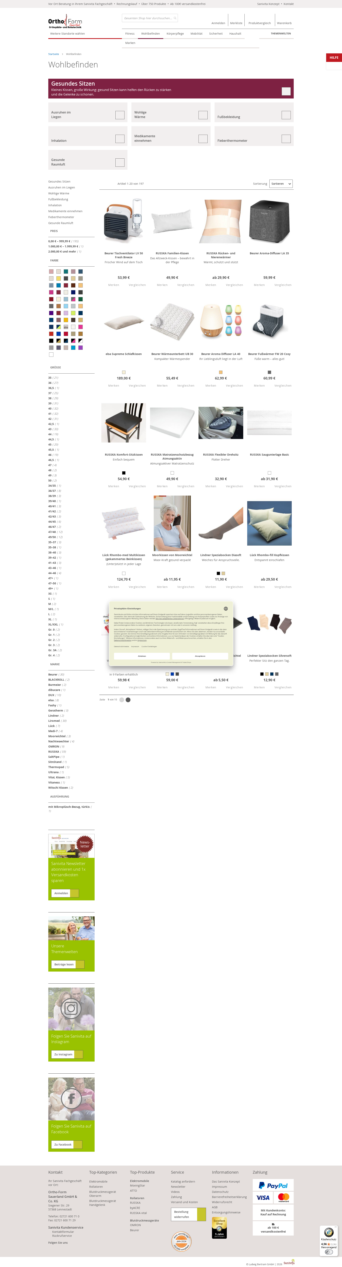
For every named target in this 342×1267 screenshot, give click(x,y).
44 (54, 434)
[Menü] (335, 1227)
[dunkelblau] (73, 292)
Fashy (56, 705)
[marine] (81, 313)
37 (54, 393)
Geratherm (59, 710)
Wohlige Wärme (58, 193)
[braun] (73, 285)
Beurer (57, 674)
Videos (175, 1192)
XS (53, 593)
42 (54, 419)
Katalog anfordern (183, 1181)
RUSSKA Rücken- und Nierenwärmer (220, 255)
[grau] (51, 306)
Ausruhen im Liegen (61, 187)
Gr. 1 (55, 635)
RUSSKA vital (138, 1213)
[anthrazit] (66, 278)
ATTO (133, 1190)
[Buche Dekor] (81, 285)
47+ (54, 578)
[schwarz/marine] (66, 341)
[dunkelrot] (51, 299)
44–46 (55, 573)
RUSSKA (58, 751)
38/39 (55, 496)
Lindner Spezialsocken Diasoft (220, 555)
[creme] (66, 292)
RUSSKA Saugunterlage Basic (269, 454)
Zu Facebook (62, 1144)
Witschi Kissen (61, 787)
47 (53, 465)
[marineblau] (51, 320)
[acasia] (59, 278)
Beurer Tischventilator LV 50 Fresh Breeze (123, 255)
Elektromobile (98, 1181)
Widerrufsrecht (222, 1202)
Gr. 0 (55, 629)
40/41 (55, 506)
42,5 (54, 424)
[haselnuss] (59, 306)
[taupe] (66, 348)
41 (54, 413)
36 (54, 383)
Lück (55, 726)
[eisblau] (66, 299)
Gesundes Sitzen (59, 181)
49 (53, 475)
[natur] (81, 320)
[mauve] (59, 320)
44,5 (54, 439)
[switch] (329, 1252)
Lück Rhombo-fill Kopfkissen (269, 555)
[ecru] (59, 299)
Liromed (58, 721)
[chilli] (59, 292)
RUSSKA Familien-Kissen (172, 253)
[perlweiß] (73, 327)
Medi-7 (56, 731)
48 (53, 470)
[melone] (66, 320)
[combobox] (150, 18)
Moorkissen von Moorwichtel (172, 555)
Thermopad (59, 767)
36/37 (55, 491)
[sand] (73, 334)
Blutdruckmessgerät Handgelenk (102, 1203)
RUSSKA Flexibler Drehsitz (220, 454)
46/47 (55, 527)
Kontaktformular (63, 1232)
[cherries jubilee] (51, 292)
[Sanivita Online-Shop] (85, 21)
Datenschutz (220, 1192)
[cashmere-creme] (59, 271)
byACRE (135, 1208)
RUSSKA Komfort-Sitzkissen (124, 454)
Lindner (57, 715)
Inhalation (55, 205)
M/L (54, 609)
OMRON (57, 746)
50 (53, 480)
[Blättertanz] (81, 278)
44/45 (55, 521)
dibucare (57, 690)
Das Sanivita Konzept (226, 1181)
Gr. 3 (55, 645)
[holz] (81, 306)
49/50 (56, 537)
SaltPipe (57, 757)
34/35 (55, 485)
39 (54, 403)
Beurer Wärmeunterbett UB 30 (172, 354)
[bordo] (66, 285)
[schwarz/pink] (73, 341)
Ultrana (57, 772)
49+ (54, 588)
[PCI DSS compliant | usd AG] (181, 1241)
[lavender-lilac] (73, 271)
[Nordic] (66, 327)
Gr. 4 (55, 655)
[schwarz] (51, 341)
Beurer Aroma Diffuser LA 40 (220, 354)
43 (54, 429)
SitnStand (58, 762)
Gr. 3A (56, 650)
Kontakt (289, 4)
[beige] (73, 278)
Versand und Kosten (184, 1202)
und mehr (65, 251)
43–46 (55, 568)
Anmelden (61, 893)
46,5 (54, 460)
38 (54, 398)
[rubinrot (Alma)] (66, 334)
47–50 (55, 583)
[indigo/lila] (51, 313)
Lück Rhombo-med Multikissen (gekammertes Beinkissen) (123, 557)
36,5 (54, 388)
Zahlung (176, 1197)
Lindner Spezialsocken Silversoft (269, 656)
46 (54, 455)
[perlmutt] (51, 278)
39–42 (55, 557)
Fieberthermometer (61, 217)
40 (54, 408)
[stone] (51, 348)
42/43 (55, 516)
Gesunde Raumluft (60, 223)
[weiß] (51, 355)
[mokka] (73, 320)
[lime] (73, 313)
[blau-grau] (51, 285)
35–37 (55, 542)
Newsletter (178, 1186)
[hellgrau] (73, 306)
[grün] (81, 299)
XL (53, 619)
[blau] (59, 285)
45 (54, 444)
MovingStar (137, 1185)
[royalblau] (59, 334)
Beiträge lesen (64, 964)
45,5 (54, 449)
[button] (110, 285)
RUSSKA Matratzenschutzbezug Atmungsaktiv (172, 456)
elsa (54, 700)
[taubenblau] (59, 348)
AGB (215, 1207)
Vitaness (57, 782)
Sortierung (260, 183)
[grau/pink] (73, 299)
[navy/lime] (59, 327)
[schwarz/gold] (59, 341)
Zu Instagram (63, 1054)
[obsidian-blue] (81, 271)
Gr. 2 (55, 640)
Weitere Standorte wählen (67, 33)
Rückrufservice (62, 1236)
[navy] (51, 327)
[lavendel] (66, 313)
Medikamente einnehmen (65, 211)
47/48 (56, 532)
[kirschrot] (59, 313)
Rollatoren (96, 1186)
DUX (55, 695)
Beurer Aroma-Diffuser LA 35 (269, 253)
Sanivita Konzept (268, 4)
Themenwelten (281, 33)
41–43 (55, 563)
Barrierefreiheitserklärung (229, 1197)
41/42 (55, 511)
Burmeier (58, 685)
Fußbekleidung (58, 199)
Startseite (54, 54)
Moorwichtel (60, 736)
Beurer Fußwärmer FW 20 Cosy (269, 354)
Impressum (219, 1186)
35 (54, 377)
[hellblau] (66, 306)
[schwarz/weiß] (81, 341)
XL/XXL (56, 624)
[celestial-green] (66, 271)
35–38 (55, 547)
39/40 (55, 501)
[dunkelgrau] (81, 292)
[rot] (51, 334)
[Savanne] (81, 334)
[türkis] (73, 348)
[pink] (81, 327)
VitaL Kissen (60, 777)
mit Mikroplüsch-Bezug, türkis (69, 809)
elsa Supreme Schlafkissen (124, 354)
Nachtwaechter (62, 741)
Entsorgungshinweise (226, 1212)
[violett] (81, 348)
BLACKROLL (60, 679)
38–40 (55, 552)
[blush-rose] (51, 271)
